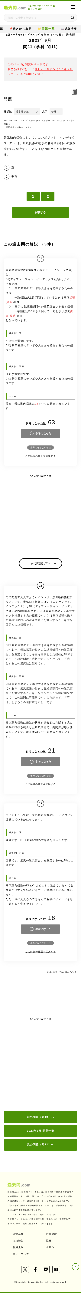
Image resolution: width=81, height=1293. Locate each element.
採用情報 (18, 1240)
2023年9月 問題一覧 (40, 1130)
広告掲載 (51, 1234)
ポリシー (51, 1247)
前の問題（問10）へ (40, 1116)
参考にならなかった (40, 447)
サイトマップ (21, 1254)
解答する (40, 212)
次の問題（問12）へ (40, 1144)
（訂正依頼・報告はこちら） (18, 127)
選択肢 (8, 111)
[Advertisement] (40, 1064)
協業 (49, 1240)
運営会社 (18, 1234)
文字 (45, 111)
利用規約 (18, 1247)
